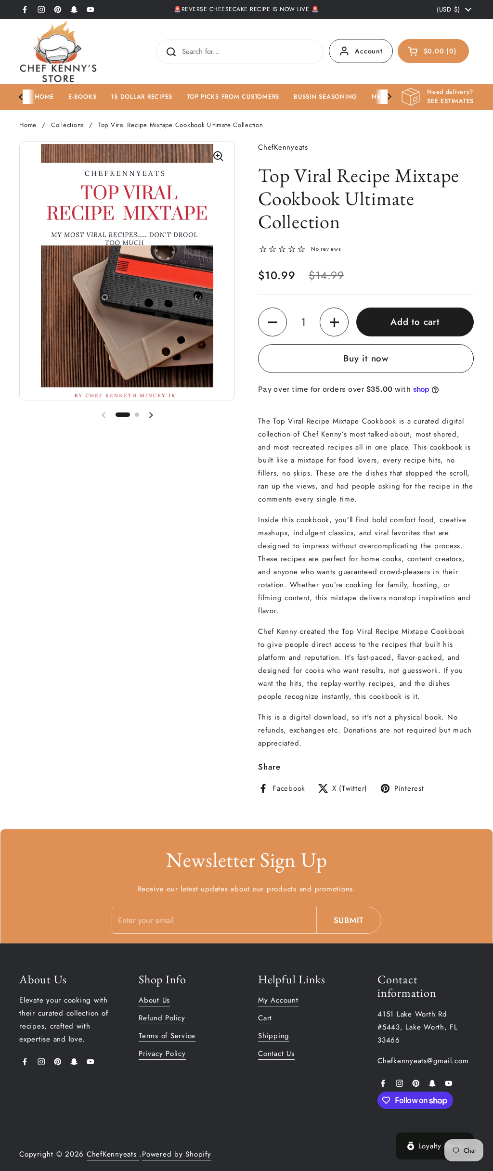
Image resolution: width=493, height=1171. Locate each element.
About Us (154, 1000)
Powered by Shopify (176, 1154)
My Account (278, 1000)
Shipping (273, 1035)
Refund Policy (162, 1018)
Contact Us (276, 1053)
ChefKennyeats (113, 1154)
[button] (433, 51)
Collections (67, 124)
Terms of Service (167, 1035)
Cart (265, 1018)
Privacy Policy (162, 1053)
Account (368, 51)
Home (28, 124)
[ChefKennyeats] (58, 51)
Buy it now (366, 358)
